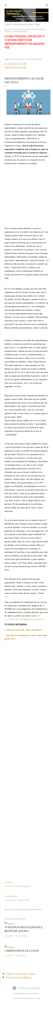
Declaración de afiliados (19, 977)
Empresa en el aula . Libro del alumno (24, 630)
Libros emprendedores (19, 24)
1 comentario (20, 955)
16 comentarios (21, 936)
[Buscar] (46, 4)
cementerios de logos (22, 950)
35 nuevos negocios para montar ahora (23, 929)
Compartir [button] (9, 882)
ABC (6, 596)
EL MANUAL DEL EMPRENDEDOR (16, 65)
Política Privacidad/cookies (20, 974)
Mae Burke (34, 993)
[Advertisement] (26, 193)
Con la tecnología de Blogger (28, 988)
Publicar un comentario (17, 900)
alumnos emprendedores (20, 886)
